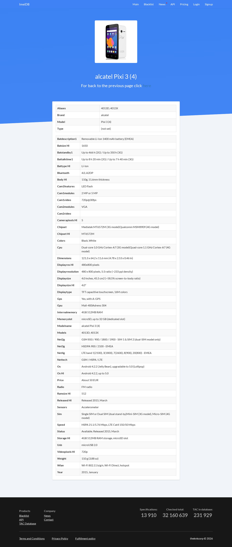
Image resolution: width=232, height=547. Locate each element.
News (162, 4)
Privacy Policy (60, 538)
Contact (48, 519)
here (147, 85)
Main (136, 4)
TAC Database (27, 523)
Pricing (184, 4)
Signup (209, 4)
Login (196, 4)
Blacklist (149, 4)
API (173, 4)
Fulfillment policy (85, 538)
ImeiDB (24, 4)
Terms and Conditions (32, 538)
